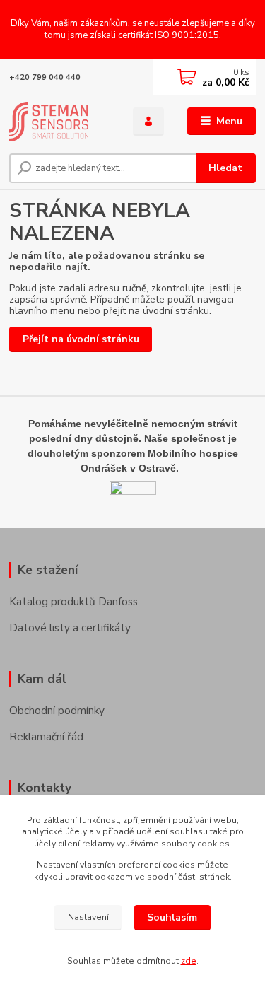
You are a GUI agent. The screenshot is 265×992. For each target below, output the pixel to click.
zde (188, 961)
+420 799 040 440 (45, 77)
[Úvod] (60, 121)
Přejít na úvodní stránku (81, 339)
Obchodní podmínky (57, 710)
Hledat (225, 168)
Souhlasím (172, 917)
